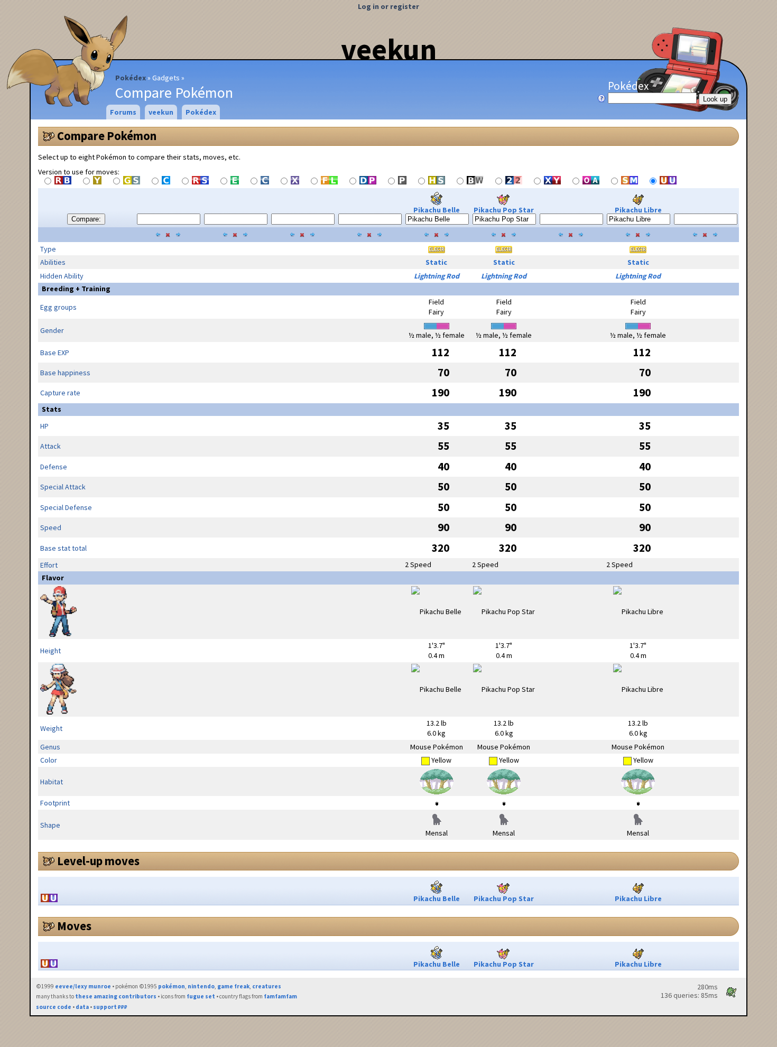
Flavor (53, 577)
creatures (266, 986)
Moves (74, 926)
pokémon (171, 986)
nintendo (201, 986)
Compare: (86, 219)
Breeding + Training (76, 288)
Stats (51, 409)
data (82, 1007)
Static (436, 262)
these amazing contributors (115, 996)
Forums (123, 112)
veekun (389, 49)
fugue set (201, 996)
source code (53, 1007)
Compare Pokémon (106, 135)
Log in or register (388, 6)
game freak (233, 986)
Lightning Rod (436, 276)
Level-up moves (98, 861)
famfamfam (280, 996)
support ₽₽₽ (110, 1007)
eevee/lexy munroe (83, 986)
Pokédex (130, 77)
